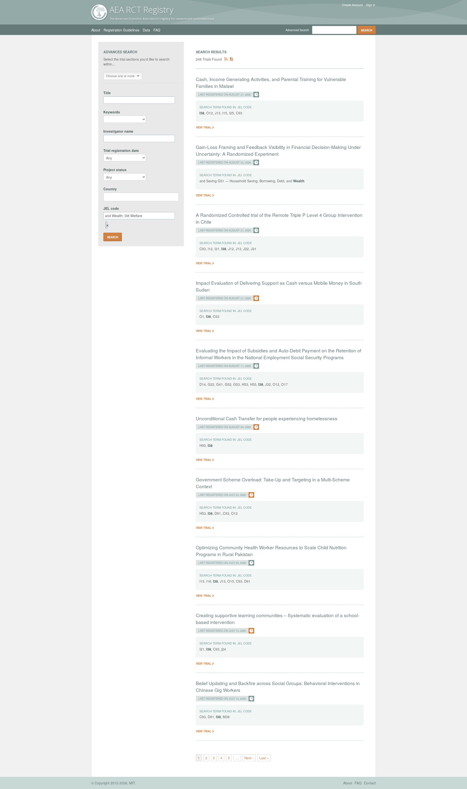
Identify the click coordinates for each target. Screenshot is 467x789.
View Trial (204, 127)
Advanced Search (297, 30)
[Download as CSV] (231, 59)
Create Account (352, 5)
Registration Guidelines (121, 30)
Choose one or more (120, 75)
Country (110, 188)
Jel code (244, 107)
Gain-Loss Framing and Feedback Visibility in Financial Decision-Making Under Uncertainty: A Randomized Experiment (278, 150)
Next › (249, 757)
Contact (370, 782)
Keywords (111, 112)
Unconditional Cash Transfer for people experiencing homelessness (266, 418)
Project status (114, 169)
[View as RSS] (226, 59)
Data (146, 30)
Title (107, 92)
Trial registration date (121, 150)
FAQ (156, 30)
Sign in (370, 5)
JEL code (111, 208)
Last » (264, 757)
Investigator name (118, 131)
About (95, 30)
